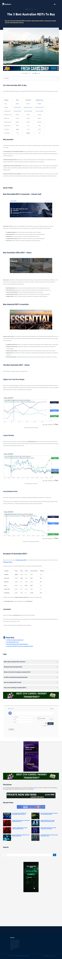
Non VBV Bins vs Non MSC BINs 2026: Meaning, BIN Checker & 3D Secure (19, 813)
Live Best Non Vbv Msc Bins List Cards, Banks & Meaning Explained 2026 (21, 821)
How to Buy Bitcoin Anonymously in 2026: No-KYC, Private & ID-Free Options (49, 813)
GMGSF (39, 104)
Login (53, 708)
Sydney (19, 111)
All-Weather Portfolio (32, 9)
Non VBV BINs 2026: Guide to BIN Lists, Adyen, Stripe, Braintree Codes (49, 835)
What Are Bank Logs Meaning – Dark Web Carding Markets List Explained (48, 828)
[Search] (54, 855)
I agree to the (47, 725)
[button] (55, 4)
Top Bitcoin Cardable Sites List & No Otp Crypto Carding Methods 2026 (19, 828)
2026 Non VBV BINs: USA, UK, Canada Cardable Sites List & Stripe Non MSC (48, 821)
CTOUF (28, 104)
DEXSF (17, 104)
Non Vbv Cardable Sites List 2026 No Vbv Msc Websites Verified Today (20, 835)
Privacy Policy (50, 725)
